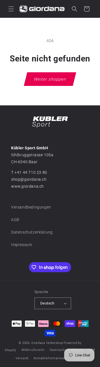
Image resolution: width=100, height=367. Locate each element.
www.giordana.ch (27, 186)
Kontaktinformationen (50, 358)
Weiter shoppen (50, 79)
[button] (11, 9)
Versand (22, 358)
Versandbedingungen (31, 207)
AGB (15, 219)
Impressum (21, 244)
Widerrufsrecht (33, 350)
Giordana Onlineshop (47, 343)
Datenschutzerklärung (32, 232)
